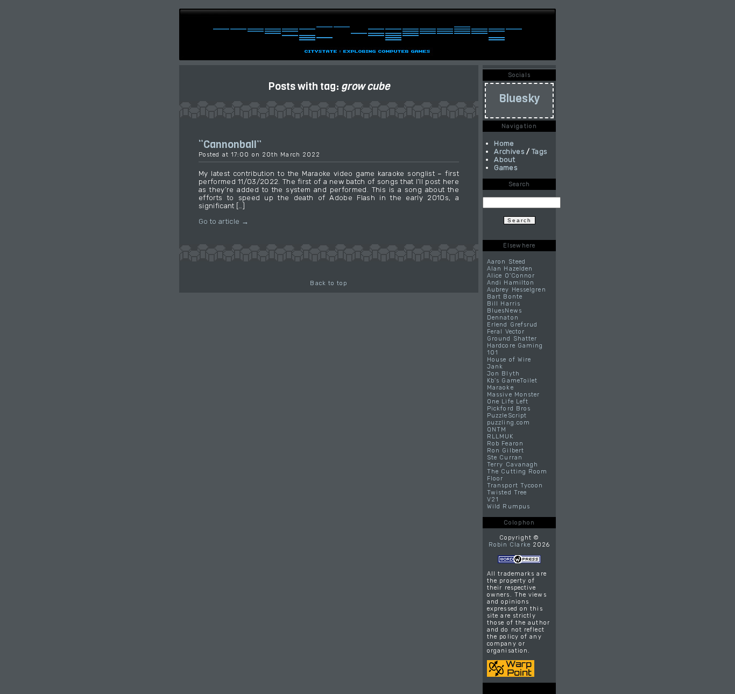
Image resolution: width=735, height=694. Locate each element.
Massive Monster (513, 394)
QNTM (496, 429)
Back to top (328, 283)
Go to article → (224, 221)
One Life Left (507, 401)
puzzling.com (508, 422)
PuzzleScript (507, 415)
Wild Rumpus (508, 506)
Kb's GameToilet (512, 380)
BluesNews (504, 310)
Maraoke (500, 387)
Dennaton (503, 317)
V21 (493, 499)
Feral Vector (506, 331)
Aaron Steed (506, 261)
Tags (539, 151)
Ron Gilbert (505, 450)
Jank (495, 366)
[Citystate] (367, 41)
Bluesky (519, 98)
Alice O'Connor (511, 275)
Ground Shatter (512, 338)
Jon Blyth (503, 373)
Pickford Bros (509, 408)
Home (504, 143)
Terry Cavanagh (512, 464)
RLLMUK (500, 436)
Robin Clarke (510, 544)
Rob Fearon (505, 443)
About (504, 159)
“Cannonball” (230, 144)
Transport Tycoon (515, 485)
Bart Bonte (504, 296)
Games (506, 168)
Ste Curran (504, 457)
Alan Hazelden (510, 268)
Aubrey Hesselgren (516, 289)
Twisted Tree (507, 492)
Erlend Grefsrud (512, 324)
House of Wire (509, 359)
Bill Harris (503, 303)
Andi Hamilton (510, 282)
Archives (509, 151)
